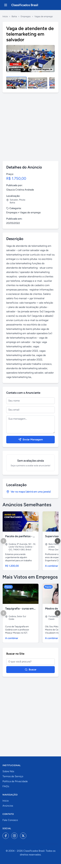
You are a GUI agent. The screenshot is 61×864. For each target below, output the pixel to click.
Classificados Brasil (24, 5)
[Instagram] (14, 836)
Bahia (14, 16)
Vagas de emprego (43, 16)
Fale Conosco (10, 820)
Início (5, 16)
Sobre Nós (8, 771)
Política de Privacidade (15, 781)
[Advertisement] (30, 126)
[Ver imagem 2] (38, 83)
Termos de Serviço (13, 776)
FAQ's (6, 786)
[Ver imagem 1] (16, 83)
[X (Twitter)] (23, 836)
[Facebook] (6, 836)
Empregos (26, 16)
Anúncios (8, 805)
